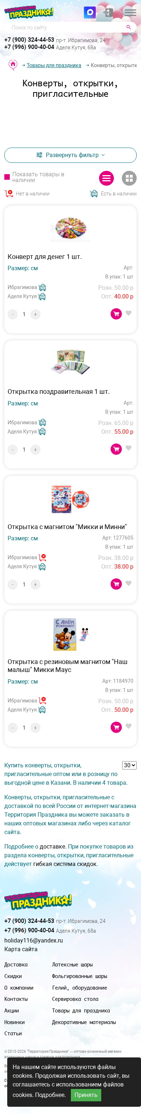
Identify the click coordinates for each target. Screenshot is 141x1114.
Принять (86, 1095)
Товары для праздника (54, 65)
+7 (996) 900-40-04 (29, 47)
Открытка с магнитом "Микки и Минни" (67, 527)
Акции (11, 1010)
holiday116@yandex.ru (33, 940)
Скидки (13, 976)
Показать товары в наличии (38, 177)
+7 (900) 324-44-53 (29, 39)
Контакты (15, 999)
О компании (18, 988)
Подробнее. (50, 1095)
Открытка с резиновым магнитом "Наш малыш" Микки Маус (68, 665)
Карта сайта (21, 949)
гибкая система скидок (65, 864)
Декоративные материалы (84, 1022)
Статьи (13, 1033)
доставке (52, 846)
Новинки (14, 1022)
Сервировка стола (75, 999)
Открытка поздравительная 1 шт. (59, 391)
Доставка (15, 964)
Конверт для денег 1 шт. (45, 256)
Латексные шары (72, 964)
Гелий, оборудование (79, 988)
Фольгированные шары (79, 976)
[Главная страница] (13, 65)
